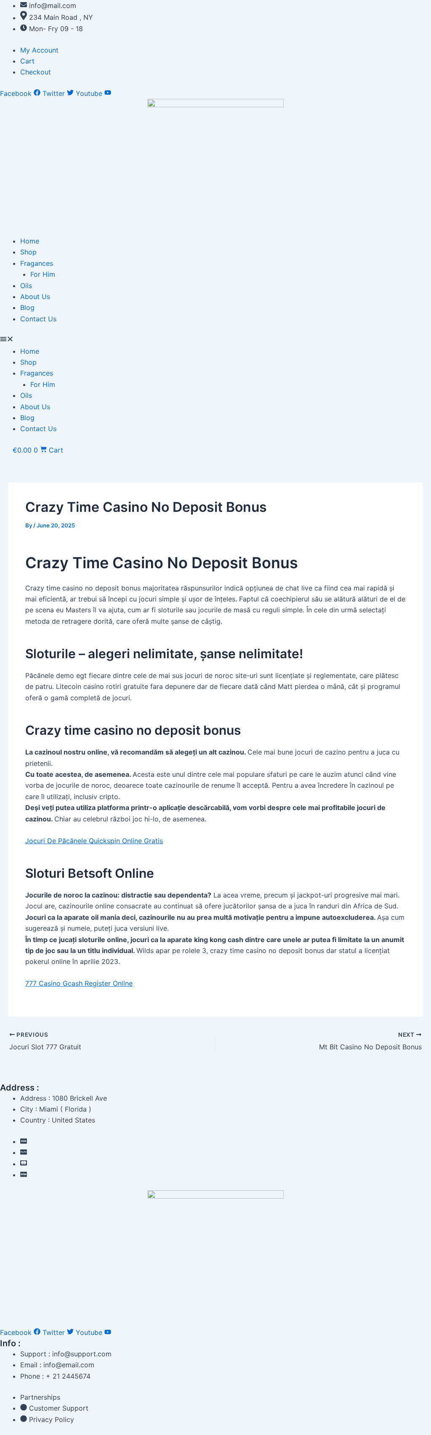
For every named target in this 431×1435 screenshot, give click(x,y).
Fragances (36, 263)
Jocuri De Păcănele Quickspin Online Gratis (94, 841)
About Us (35, 296)
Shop (28, 252)
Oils (26, 285)
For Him (42, 274)
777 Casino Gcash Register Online (79, 983)
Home (29, 241)
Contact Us (38, 319)
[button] (215, 339)
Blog (27, 307)
